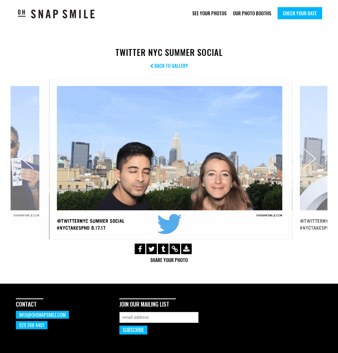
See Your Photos (209, 13)
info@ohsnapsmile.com (42, 314)
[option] (169, 159)
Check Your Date (300, 13)
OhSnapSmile (60, 13)
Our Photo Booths (252, 13)
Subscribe (133, 330)
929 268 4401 (31, 325)
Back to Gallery (170, 65)
